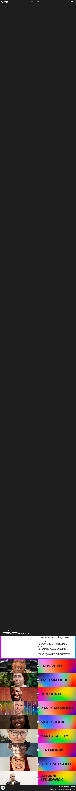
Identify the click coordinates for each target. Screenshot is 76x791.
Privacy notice (61, 787)
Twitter (61, 786)
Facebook (67, 786)
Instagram (73, 786)
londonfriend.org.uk (54, 787)
